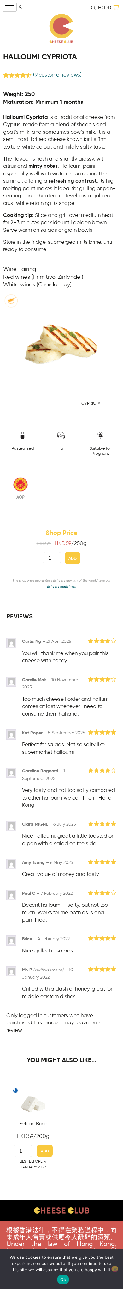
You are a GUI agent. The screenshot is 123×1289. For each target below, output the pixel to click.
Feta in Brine (33, 1123)
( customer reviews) (57, 75)
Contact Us (61, 1226)
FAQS (61, 1235)
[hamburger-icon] (10, 7)
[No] (114, 1269)
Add (72, 558)
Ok (63, 1279)
